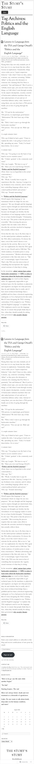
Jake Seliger (15, 56)
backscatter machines (7, 58)
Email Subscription (7, 636)
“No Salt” (4, 685)
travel (27, 60)
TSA (2, 62)
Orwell (3, 60)
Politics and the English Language (15, 60)
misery (19, 58)
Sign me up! (8, 655)
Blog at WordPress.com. (17, 759)
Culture (23, 56)
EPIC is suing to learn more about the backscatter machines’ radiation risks (16, 276)
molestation (24, 58)
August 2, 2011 (5, 56)
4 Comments (8, 62)
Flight (15, 58)
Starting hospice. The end (10, 689)
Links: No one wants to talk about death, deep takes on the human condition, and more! (15, 701)
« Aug (2, 728)
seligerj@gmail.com (6, 670)
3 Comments (8, 359)
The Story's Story (12, 6)
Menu (4, 12)
